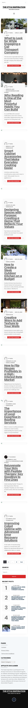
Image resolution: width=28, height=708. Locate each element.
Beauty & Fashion (11, 461)
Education (9, 90)
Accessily (13, 457)
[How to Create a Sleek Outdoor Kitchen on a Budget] (14, 252)
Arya (11, 32)
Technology (9, 520)
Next (21, 562)
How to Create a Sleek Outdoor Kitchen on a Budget (13, 272)
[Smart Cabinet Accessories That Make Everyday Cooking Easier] (14, 137)
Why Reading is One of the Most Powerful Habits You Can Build (13, 102)
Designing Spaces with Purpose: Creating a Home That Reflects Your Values (13, 218)
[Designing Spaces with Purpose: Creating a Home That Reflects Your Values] (14, 195)
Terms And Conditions (7, 653)
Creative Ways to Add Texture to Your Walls (13, 322)
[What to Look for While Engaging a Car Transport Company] (14, 26)
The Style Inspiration (14, 7)
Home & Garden (10, 261)
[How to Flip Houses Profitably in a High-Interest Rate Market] (14, 351)
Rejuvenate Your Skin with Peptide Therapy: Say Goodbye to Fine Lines (13, 472)
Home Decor (9, 148)
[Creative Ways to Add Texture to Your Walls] (14, 305)
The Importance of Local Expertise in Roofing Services (12, 415)
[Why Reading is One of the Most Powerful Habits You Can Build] (14, 80)
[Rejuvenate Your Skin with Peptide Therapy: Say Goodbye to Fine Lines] (14, 450)
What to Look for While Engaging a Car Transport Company (13, 45)
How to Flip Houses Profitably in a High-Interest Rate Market (13, 372)
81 (16, 562)
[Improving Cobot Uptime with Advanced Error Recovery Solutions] (14, 509)
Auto (7, 35)
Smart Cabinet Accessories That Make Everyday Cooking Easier (12, 159)
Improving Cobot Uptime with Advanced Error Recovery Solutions (12, 531)
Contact (3, 647)
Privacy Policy (5, 650)
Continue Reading (13, 65)
